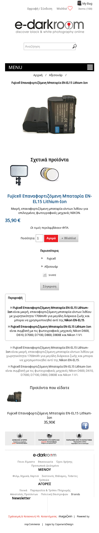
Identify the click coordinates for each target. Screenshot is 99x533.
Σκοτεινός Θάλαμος (54, 476)
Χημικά (24, 476)
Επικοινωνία (45, 461)
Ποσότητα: (28, 238)
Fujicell (51, 259)
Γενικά (23, 490)
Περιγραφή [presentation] (15, 298)
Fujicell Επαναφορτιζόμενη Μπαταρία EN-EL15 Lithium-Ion (49, 415)
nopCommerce (32, 524)
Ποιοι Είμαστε (26, 461)
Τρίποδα (44, 480)
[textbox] (50, 46)
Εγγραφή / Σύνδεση (39, 9)
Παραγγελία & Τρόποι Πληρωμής (50, 490)
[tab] (15, 298)
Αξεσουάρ (51, 267)
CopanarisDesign (64, 524)
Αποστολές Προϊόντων (24, 494)
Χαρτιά (34, 476)
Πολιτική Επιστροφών (54, 494)
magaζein (65, 516)
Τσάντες (73, 476)
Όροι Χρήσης (64, 461)
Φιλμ (15, 476)
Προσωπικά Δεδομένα (45, 465)
